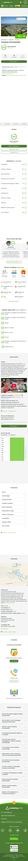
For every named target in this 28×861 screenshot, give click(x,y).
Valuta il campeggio (13, 146)
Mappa (11, 5)
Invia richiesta (13, 61)
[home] (14, 807)
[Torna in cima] (14, 802)
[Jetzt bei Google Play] (14, 850)
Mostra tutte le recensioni (13, 262)
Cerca (6, 5)
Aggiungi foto (13, 152)
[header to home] (6, 2)
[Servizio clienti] (21, 2)
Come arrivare (4, 628)
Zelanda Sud (10, 75)
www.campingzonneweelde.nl (14, 698)
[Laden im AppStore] (14, 846)
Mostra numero (14, 681)
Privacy (21, 854)
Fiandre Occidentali (20, 75)
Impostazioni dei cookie (9, 856)
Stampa (16, 854)
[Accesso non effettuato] (25, 2)
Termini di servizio (20, 856)
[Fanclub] (17, 6)
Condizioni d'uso (9, 854)
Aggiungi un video (13, 149)
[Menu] (2, 5)
